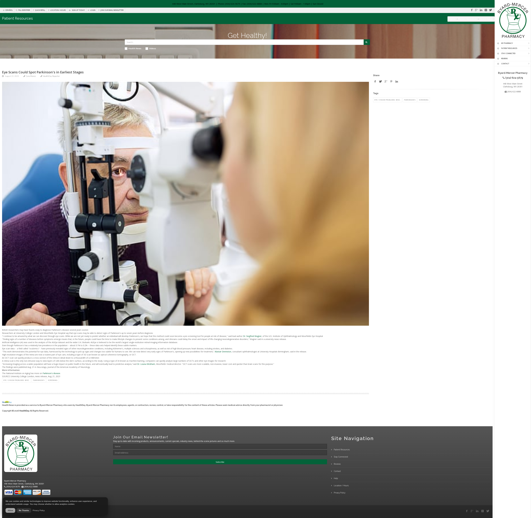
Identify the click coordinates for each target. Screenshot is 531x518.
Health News (134, 48)
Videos (152, 48)
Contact (337, 471)
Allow (10, 510)
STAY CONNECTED (508, 53)
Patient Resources (467, 19)
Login (92, 10)
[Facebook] (472, 10)
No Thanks (24, 510)
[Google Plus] (472, 511)
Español (9, 10)
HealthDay (24, 411)
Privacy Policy (339, 492)
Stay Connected (340, 456)
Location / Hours (58, 10)
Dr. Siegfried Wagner (252, 336)
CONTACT (505, 63)
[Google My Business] (476, 10)
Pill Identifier (24, 10)
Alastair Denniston (223, 351)
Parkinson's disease (51, 373)
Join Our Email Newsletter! (112, 10)
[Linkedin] (481, 10)
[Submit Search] (367, 42)
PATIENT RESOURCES (509, 48)
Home (453, 19)
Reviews (337, 464)
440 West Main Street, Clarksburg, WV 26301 (193, 3)
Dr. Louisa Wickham (146, 364)
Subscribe (220, 462)
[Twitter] (490, 10)
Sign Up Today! (78, 10)
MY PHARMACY (507, 43)
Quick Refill (40, 10)
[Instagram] (486, 10)
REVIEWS (504, 58)
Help (335, 478)
